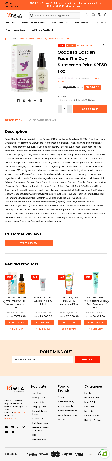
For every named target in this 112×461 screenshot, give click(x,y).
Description (14, 120)
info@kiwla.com (11, 418)
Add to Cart (90, 109)
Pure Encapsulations (67, 410)
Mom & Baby (60, 22)
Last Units (100, 22)
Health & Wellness (33, 22)
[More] (111, 4)
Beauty (10, 22)
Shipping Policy (39, 406)
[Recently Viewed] (99, 14)
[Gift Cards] (93, 14)
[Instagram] (12, 427)
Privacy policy (38, 397)
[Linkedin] (12, 432)
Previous (4, 301)
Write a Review (28, 243)
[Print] (29, 100)
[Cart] (105, 14)
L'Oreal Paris (63, 397)
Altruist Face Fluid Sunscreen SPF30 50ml (42, 301)
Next (107, 301)
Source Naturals (65, 406)
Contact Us (37, 418)
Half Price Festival (41, 30)
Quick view (17, 329)
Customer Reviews (42, 120)
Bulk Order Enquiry (40, 423)
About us (36, 393)
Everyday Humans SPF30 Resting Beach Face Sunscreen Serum (95, 302)
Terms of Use (38, 402)
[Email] (23, 100)
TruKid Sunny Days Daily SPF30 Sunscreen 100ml (69, 301)
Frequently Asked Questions (40, 429)
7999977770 (20, 412)
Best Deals (81, 22)
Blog (34, 434)
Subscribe (88, 359)
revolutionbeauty (66, 401)
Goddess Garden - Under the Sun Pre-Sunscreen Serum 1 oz (16, 302)
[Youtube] (6, 432)
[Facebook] (18, 100)
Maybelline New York (67, 415)
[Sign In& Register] (86, 14)
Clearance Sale (15, 30)
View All (61, 419)
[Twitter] (35, 100)
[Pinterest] (41, 100)
